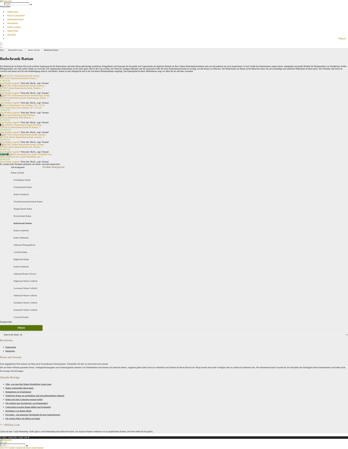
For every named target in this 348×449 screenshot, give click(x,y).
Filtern (21, 327)
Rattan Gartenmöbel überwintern (19, 388)
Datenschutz (10, 347)
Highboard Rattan (21, 259)
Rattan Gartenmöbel (16, 15)
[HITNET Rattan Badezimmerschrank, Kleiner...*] (23, 144)
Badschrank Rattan (23, 223)
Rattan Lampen (14, 27)
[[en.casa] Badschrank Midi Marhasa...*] (19, 115)
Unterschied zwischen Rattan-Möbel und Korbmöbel (28, 407)
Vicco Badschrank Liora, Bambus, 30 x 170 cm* (21, 108)
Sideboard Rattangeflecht (24, 245)
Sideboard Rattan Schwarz (25, 274)
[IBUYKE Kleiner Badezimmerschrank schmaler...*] (24, 135)
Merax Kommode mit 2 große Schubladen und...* (21, 157)
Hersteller (11, 35)
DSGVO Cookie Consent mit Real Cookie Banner (22, 448)
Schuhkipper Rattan (22, 180)
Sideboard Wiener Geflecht (25, 295)
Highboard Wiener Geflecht (25, 281)
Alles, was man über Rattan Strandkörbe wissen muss (28, 384)
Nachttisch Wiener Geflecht (25, 303)
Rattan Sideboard (21, 238)
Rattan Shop (12, 12)
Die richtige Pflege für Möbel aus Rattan (22, 418)
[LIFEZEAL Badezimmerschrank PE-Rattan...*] (22, 125)
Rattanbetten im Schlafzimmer (18, 392)
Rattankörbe (12, 23)
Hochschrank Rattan (22, 216)
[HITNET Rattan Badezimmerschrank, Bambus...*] (24, 85)
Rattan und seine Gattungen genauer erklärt (24, 399)
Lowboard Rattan (21, 317)
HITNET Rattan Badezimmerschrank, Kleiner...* (21, 147)
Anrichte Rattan (20, 252)
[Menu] (1, 44)
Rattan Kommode (21, 266)
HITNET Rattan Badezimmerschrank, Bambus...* (21, 88)
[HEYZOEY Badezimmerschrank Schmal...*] (21, 76)
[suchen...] (31, 4)
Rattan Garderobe (21, 230)
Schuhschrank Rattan (23, 187)
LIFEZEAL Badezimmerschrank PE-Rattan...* (20, 127)
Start (2, 50)
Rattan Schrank (34, 50)
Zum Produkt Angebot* (10, 83)
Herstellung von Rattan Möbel (18, 411)
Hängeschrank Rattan (23, 209)
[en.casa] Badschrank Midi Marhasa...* (17, 117)
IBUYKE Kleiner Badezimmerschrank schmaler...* (22, 137)
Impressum (10, 351)
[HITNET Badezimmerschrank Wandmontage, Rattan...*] (26, 95)
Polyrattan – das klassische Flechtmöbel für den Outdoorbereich (32, 415)
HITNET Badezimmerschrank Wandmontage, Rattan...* (24, 98)
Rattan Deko (12, 31)
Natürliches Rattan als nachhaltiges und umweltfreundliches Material (34, 395)
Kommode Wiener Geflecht (25, 310)
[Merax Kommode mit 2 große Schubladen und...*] (31, 154)
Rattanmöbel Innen (15, 19)
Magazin (342, 38)
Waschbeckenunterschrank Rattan (28, 201)
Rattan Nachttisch (21, 194)
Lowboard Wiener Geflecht (25, 288)
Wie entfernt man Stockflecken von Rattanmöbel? (26, 403)
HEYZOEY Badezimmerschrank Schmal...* (19, 78)
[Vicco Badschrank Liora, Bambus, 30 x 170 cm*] (23, 105)
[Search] (1, 47)
